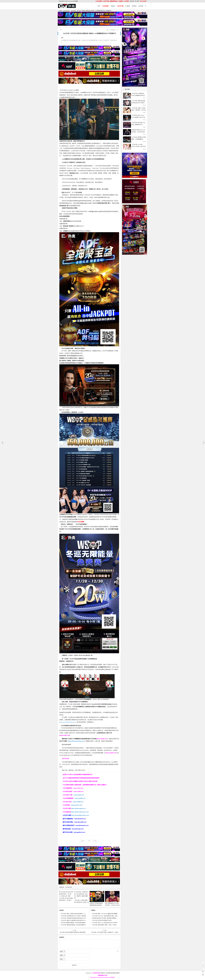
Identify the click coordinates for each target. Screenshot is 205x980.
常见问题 (141, 6)
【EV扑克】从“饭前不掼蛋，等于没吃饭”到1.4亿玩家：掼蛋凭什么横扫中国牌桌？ (81, 902)
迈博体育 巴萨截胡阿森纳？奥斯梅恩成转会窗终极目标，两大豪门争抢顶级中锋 (96, 905)
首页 (99, 6)
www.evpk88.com (102, 738)
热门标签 (137, 1)
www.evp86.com (65, 735)
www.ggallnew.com (79, 832)
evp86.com (86, 203)
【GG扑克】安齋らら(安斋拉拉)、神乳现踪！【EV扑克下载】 (139, 110)
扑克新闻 (127, 6)
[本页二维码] (203, 974)
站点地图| (107, 973)
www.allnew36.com (80, 818)
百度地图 (112, 973)
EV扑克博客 (80, 521)
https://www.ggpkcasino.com (80, 815)
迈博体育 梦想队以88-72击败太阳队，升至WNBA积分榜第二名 (138, 132)
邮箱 (62, 955)
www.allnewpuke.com (82, 825)
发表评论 (113, 29)
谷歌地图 (117, 973)
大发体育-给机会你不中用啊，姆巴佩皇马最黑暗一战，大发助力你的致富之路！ (112, 918)
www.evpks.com (78, 788)
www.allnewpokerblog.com (67, 722)
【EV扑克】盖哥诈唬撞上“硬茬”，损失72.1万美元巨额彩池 (106, 924)
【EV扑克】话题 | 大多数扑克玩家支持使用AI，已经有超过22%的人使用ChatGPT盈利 (81, 913)
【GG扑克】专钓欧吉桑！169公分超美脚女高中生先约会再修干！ (138, 95)
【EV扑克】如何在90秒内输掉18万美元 (102, 920)
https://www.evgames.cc (78, 808)
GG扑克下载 (66, 10)
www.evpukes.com (76, 805)
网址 (61, 959)
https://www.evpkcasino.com (80, 812)
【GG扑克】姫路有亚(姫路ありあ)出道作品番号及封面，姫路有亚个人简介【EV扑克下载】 (83, 924)
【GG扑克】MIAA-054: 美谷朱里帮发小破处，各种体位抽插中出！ (108, 916)
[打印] (107, 30)
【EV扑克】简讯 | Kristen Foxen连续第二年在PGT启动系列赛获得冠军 (138, 117)
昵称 (62, 951)
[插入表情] (118, 951)
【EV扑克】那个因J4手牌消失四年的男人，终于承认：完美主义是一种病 (66, 900)
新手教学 (134, 6)
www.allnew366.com (80, 822)
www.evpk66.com (70, 90)
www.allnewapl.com (78, 829)
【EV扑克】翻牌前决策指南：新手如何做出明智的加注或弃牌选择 (76, 922)
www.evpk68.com (78, 801)
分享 (95, 840)
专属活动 (113, 6)
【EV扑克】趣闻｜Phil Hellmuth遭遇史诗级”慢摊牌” (105, 913)
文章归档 (131, 1)
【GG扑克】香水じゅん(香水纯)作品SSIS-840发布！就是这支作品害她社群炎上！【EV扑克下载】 (116, 922)
